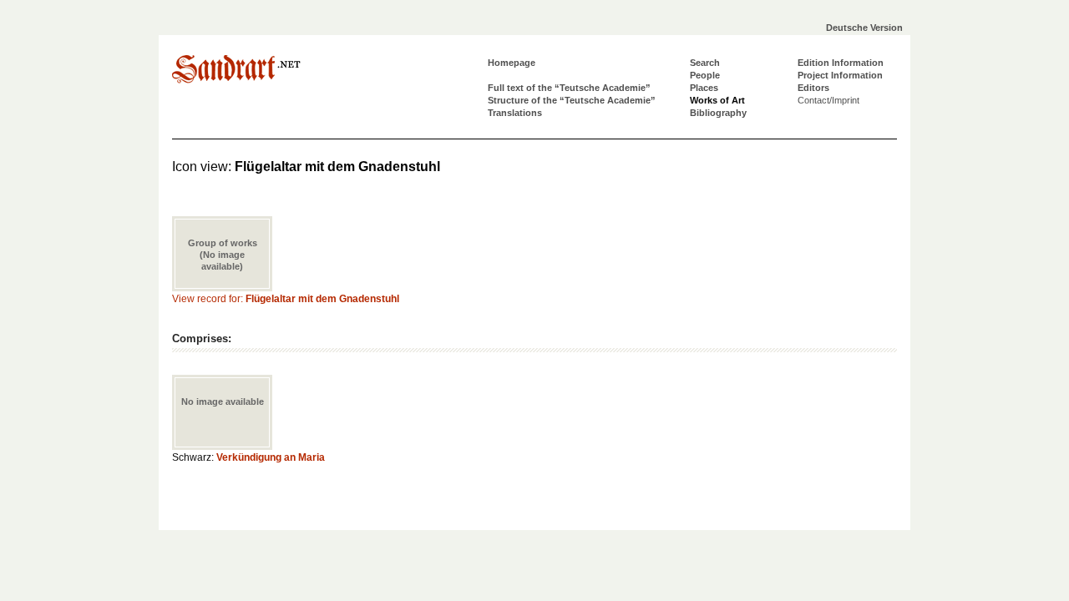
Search (705, 63)
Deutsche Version (864, 28)
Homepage (511, 63)
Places (704, 88)
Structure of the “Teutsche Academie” (572, 100)
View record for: (285, 299)
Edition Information (841, 63)
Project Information (840, 75)
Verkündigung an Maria (270, 457)
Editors (813, 88)
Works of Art (717, 100)
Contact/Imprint (828, 100)
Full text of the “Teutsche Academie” (569, 88)
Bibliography (718, 113)
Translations (515, 113)
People (705, 75)
